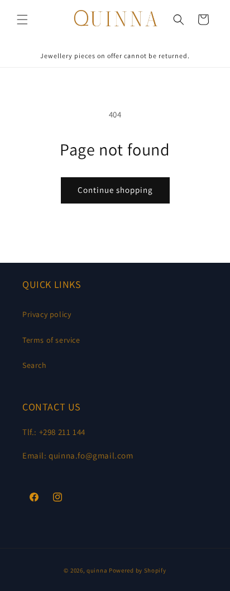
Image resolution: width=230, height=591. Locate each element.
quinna (97, 570)
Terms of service (51, 340)
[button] (22, 19)
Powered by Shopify (137, 570)
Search (34, 365)
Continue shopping (115, 190)
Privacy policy (46, 314)
